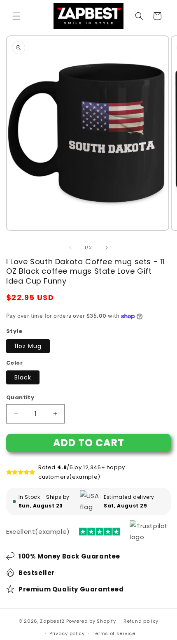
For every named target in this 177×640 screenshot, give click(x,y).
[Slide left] (70, 248)
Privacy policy (67, 633)
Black (22, 377)
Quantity (20, 397)
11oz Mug (28, 346)
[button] (16, 16)
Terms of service (114, 633)
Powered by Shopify (91, 620)
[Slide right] (107, 248)
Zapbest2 (52, 620)
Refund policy (140, 621)
